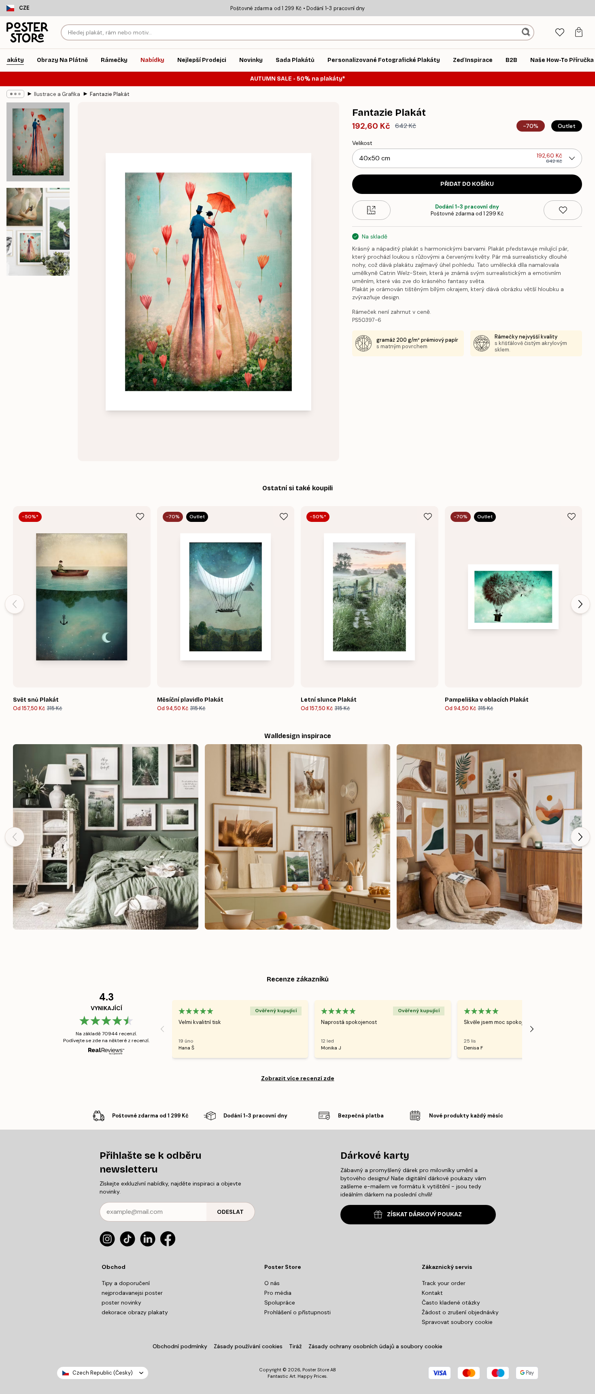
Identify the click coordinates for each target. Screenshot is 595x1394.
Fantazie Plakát (110, 94)
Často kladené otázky (451, 1302)
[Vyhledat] (526, 32)
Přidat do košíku (467, 184)
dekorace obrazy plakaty (135, 1312)
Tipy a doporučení (126, 1283)
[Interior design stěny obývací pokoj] (105, 837)
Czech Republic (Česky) (102, 1372)
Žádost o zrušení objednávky (460, 1312)
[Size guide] (371, 210)
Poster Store (315, 1370)
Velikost (362, 143)
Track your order (443, 1283)
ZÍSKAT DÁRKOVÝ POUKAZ (424, 1214)
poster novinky (121, 1302)
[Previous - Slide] (14, 604)
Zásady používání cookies (248, 1346)
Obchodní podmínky (180, 1346)
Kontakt (432, 1292)
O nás (272, 1283)
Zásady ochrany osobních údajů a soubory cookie (375, 1346)
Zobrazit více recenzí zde (297, 1078)
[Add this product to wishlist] (563, 210)
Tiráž (295, 1346)
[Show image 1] (38, 141)
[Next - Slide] (580, 604)
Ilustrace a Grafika (57, 94)
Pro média (277, 1292)
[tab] (559, 33)
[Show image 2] (38, 232)
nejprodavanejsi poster (132, 1292)
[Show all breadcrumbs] (15, 94)
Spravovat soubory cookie (457, 1322)
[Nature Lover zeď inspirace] (297, 837)
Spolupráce (279, 1302)
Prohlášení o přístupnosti (297, 1312)
